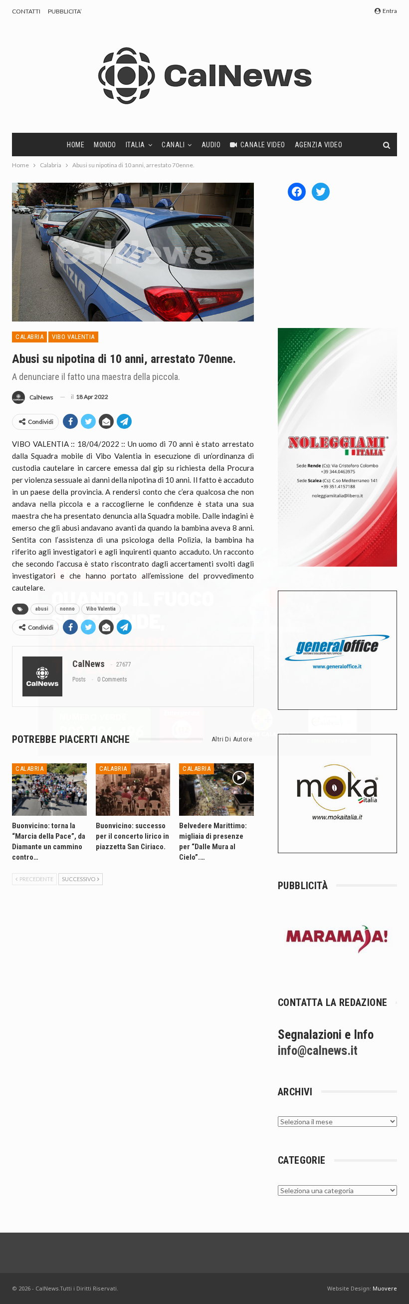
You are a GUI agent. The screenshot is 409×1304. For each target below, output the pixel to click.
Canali (173, 145)
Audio (211, 145)
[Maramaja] (337, 939)
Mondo (105, 145)
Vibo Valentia (73, 336)
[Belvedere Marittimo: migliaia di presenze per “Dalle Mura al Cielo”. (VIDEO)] (216, 789)
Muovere (385, 1288)
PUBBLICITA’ (65, 11)
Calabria (29, 336)
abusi (41, 609)
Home (75, 145)
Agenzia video (319, 145)
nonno (67, 609)
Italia (135, 145)
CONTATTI (26, 11)
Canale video (262, 145)
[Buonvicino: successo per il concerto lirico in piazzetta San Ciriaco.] (133, 789)
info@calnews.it (318, 1050)
